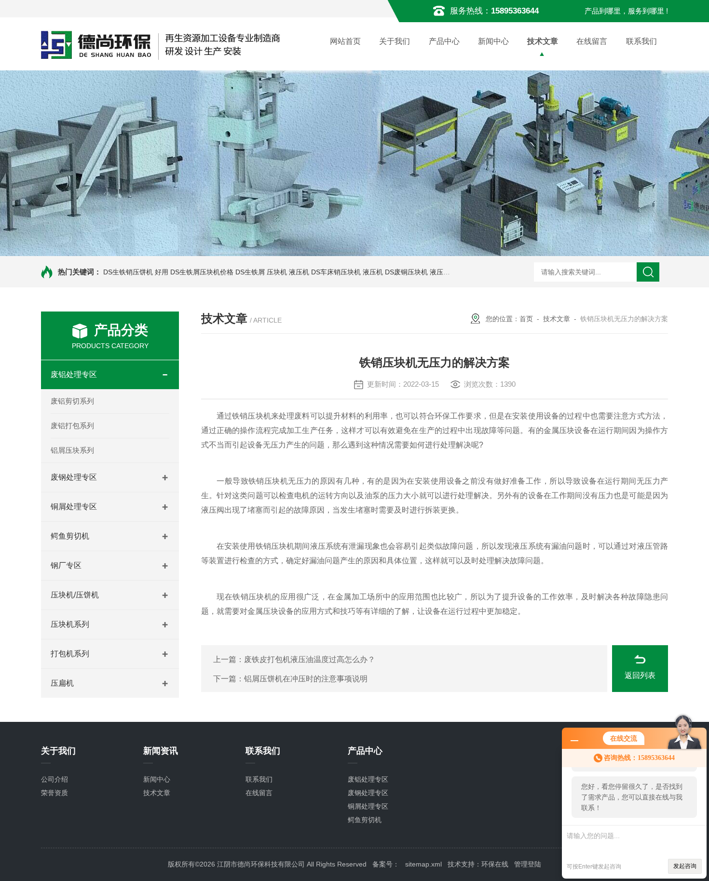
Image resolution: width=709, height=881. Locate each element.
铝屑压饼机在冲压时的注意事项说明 (306, 679)
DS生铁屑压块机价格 (201, 272)
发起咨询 (684, 866)
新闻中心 (493, 41)
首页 (526, 319)
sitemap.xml (423, 864)
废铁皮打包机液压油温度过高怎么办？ (309, 659)
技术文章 (542, 41)
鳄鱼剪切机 (70, 536)
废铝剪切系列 (72, 401)
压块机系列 (70, 624)
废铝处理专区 (74, 374)
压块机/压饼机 (75, 595)
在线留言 (591, 41)
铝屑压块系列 (72, 450)
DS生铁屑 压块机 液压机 (272, 272)
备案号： (385, 864)
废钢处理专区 (74, 477)
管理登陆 (527, 864)
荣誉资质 (54, 793)
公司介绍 (54, 779)
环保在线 (494, 864)
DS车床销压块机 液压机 (347, 272)
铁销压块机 (251, 416)
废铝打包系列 (72, 425)
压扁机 (62, 683)
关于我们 (394, 41)
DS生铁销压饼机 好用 (135, 272)
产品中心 (444, 41)
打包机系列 (70, 654)
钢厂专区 (66, 565)
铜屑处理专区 (74, 506)
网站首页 (345, 41)
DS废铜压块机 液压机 (417, 272)
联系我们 (641, 41)
